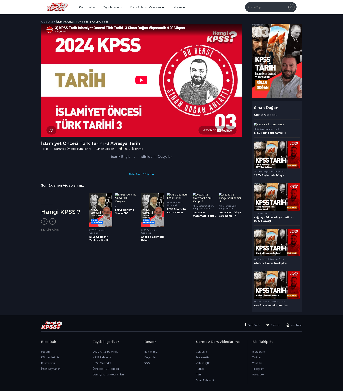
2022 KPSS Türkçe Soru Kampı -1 (230, 214)
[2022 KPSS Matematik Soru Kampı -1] (204, 198)
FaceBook (253, 325)
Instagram (258, 351)
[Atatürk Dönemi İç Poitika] (277, 285)
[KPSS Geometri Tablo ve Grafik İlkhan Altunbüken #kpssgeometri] (100, 210)
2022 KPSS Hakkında (105, 351)
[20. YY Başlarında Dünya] (277, 154)
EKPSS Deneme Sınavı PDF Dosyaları (124, 213)
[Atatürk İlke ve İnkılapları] (277, 242)
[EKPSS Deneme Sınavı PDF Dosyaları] (126, 198)
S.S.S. (147, 363)
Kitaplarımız (48, 363)
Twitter (275, 325)
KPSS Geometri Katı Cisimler (176, 210)
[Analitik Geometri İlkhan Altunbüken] (152, 210)
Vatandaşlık (203, 363)
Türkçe (229, 208)
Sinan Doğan (105, 148)
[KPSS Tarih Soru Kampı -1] (277, 124)
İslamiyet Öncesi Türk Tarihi (72, 148)
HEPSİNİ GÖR (49, 229)
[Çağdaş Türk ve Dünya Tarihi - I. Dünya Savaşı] (277, 197)
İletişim (177, 7)
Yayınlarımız (111, 7)
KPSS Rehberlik (102, 357)
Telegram (258, 368)
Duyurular (150, 357)
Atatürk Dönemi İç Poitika (271, 305)
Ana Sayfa (47, 21)
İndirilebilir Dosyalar (155, 157)
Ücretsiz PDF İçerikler (106, 368)
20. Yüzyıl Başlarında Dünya (267, 171)
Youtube (257, 363)
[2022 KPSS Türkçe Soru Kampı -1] (230, 198)
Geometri (94, 232)
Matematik (205, 208)
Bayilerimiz (151, 351)
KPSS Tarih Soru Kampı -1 (270, 133)
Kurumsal (85, 7)
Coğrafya (201, 351)
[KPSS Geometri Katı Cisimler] (178, 196)
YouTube (296, 325)
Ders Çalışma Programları (108, 374)
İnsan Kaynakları (51, 368)
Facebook (258, 374)
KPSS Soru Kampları (264, 129)
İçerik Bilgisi (121, 157)
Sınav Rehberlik (205, 380)
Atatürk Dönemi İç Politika (266, 301)
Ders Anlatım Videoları (145, 7)
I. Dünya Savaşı (261, 213)
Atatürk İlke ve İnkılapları (266, 259)
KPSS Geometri (97, 230)
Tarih (44, 148)
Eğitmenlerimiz (50, 357)
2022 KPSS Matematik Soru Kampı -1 (203, 216)
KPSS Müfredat (102, 363)
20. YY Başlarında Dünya (269, 175)
